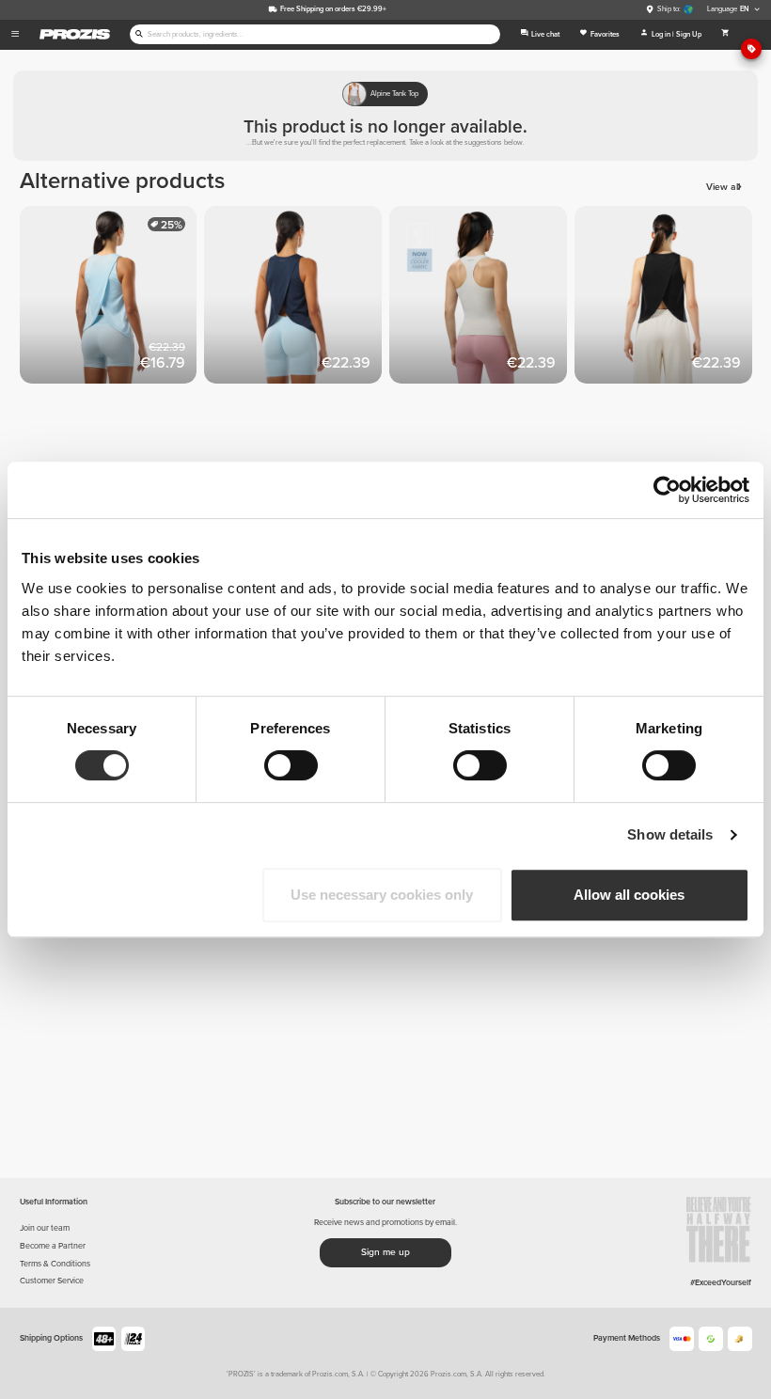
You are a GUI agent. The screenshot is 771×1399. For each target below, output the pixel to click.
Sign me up (385, 1252)
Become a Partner (53, 1246)
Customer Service (52, 1281)
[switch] (291, 765)
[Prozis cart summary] (725, 35)
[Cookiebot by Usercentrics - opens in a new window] (667, 490)
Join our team (45, 1228)
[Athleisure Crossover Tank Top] (112, 298)
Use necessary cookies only (382, 895)
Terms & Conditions (55, 1264)
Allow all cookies (629, 895)
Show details (670, 834)
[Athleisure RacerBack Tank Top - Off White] (481, 298)
